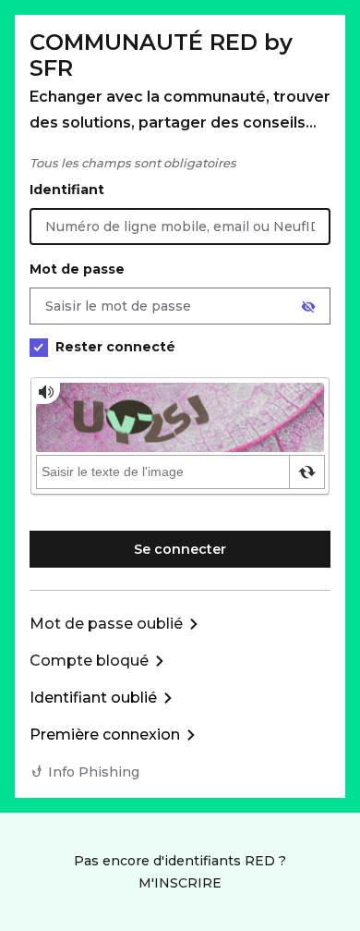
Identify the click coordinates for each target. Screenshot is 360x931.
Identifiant (67, 189)
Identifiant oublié (93, 697)
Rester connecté (115, 346)
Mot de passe (77, 269)
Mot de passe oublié (106, 623)
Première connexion (105, 734)
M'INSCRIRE (180, 883)
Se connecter (180, 549)
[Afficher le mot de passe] (308, 307)
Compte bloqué (89, 660)
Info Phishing (93, 772)
